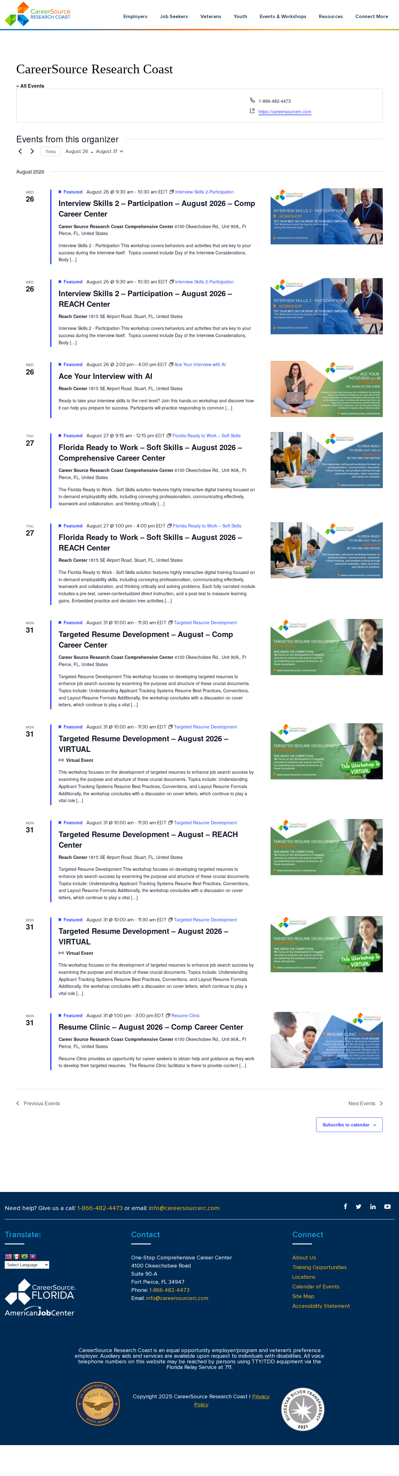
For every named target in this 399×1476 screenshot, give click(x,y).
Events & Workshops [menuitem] (283, 16)
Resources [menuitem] (331, 16)
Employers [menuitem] (135, 16)
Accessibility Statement (321, 1306)
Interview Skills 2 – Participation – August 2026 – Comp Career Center (157, 208)
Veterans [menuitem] (210, 16)
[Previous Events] (20, 151)
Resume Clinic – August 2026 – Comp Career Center (151, 1026)
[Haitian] (32, 1257)
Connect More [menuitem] (371, 16)
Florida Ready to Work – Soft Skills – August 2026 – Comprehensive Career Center (150, 452)
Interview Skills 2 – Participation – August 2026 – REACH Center (145, 298)
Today (51, 151)
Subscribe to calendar (346, 1124)
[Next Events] (32, 151)
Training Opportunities (319, 1267)
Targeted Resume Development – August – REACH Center (148, 839)
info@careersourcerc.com (184, 1208)
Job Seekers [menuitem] (174, 16)
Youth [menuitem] (240, 16)
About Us (304, 1258)
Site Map (303, 1296)
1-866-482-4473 (100, 1208)
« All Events (30, 85)
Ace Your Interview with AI (105, 375)
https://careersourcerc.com (284, 111)
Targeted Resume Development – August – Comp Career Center (146, 639)
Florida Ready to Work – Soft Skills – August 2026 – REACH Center (150, 542)
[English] (8, 1257)
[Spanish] (16, 1257)
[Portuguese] (24, 1257)
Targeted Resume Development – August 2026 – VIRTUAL (143, 743)
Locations (303, 1277)
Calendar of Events (315, 1287)
